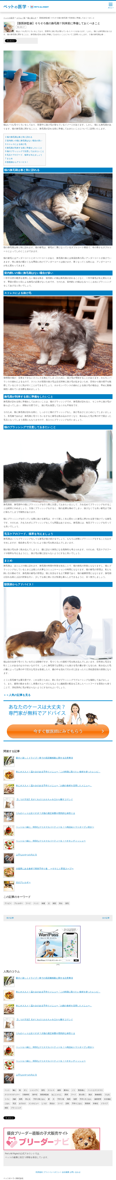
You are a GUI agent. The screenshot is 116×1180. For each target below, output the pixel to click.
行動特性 (26, 1094)
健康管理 (97, 1099)
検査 (43, 903)
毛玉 (14, 1103)
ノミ (73, 1090)
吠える (27, 1099)
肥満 (66, 1094)
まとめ (9, 158)
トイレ (7, 1099)
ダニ (25, 1090)
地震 (75, 1099)
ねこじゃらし (57, 1094)
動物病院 (98, 1094)
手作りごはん (77, 1103)
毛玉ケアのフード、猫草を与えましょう (23, 155)
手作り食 (60, 1099)
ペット (36, 903)
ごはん (7, 1103)
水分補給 (107, 1099)
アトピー (8, 903)
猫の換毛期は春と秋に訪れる (18, 137)
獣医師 (87, 1103)
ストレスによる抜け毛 (15, 144)
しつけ (44, 1103)
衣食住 (95, 1103)
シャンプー (34, 1090)
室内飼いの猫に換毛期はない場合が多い (23, 140)
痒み (60, 903)
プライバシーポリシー (52, 1172)
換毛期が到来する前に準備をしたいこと (23, 148)
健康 (59, 1090)
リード (60, 1103)
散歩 (90, 1094)
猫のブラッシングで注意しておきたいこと (24, 151)
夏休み (66, 1090)
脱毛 (67, 903)
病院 (54, 903)
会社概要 (65, 1172)
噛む (14, 1090)
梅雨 (68, 1099)
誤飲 (67, 1103)
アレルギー (18, 903)
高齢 (14, 1099)
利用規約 (39, 1172)
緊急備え (81, 1090)
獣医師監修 (44, 1094)
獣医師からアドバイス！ (16, 162)
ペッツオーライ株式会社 (13, 1178)
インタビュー (34, 1103)
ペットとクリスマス (95, 1090)
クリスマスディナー (12, 1094)
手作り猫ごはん (39, 1099)
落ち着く (82, 1094)
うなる (107, 1094)
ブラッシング (16, 1108)
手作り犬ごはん (85, 1099)
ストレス (51, 1090)
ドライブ (104, 1103)
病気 (20, 1099)
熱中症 (34, 1094)
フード (28, 903)
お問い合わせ (75, 1172)
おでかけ (22, 1103)
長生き (52, 1103)
